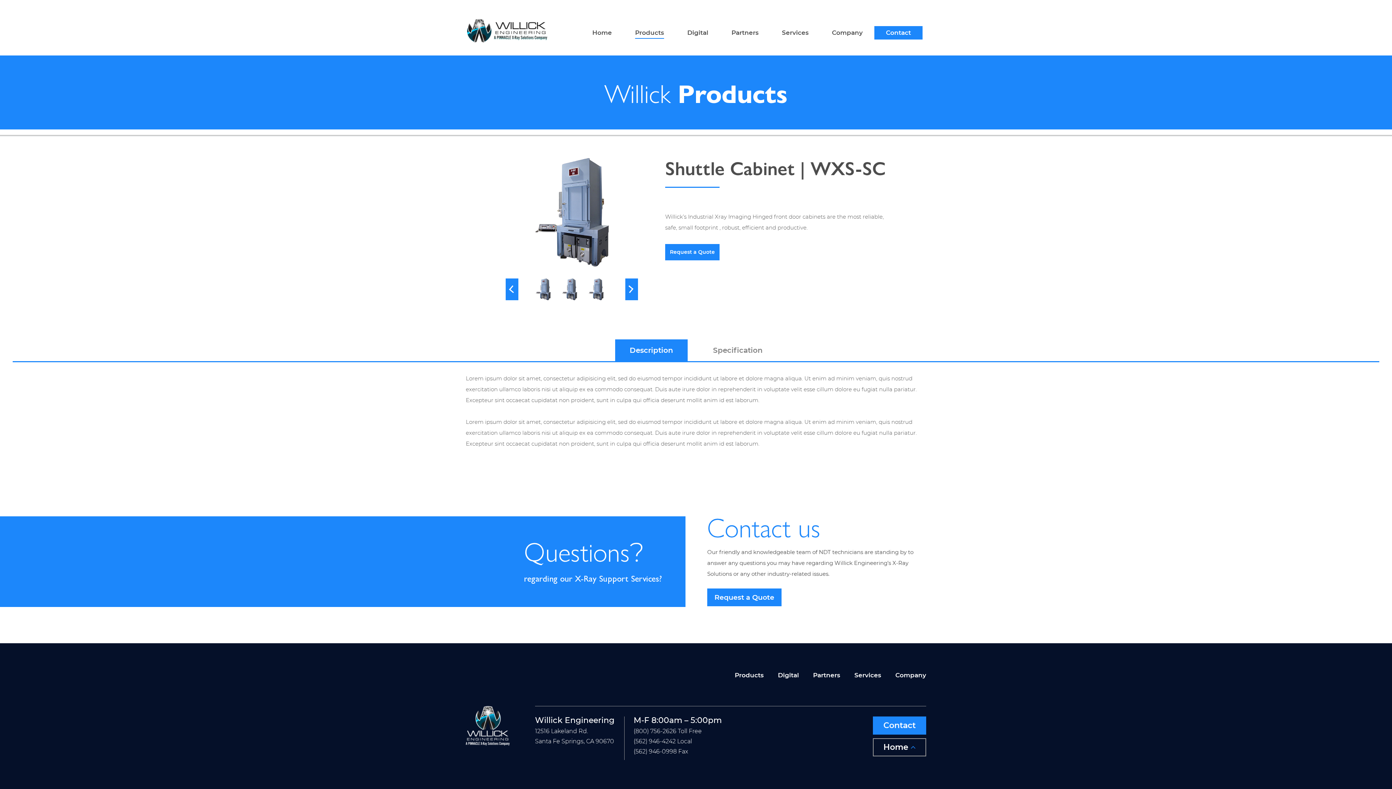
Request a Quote (692, 252)
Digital (697, 33)
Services (795, 33)
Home (602, 33)
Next (631, 289)
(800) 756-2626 (655, 731)
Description (651, 350)
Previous (512, 289)
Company (847, 33)
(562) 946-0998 (655, 751)
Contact (898, 33)
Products (649, 33)
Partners (745, 33)
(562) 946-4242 (655, 741)
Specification (738, 350)
